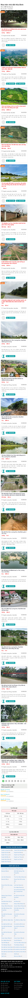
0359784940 (22, 200)
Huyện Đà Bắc (4, 857)
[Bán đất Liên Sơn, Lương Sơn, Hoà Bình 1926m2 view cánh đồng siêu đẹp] (14, 637)
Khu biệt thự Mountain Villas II (6, 927)
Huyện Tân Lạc (5, 854)
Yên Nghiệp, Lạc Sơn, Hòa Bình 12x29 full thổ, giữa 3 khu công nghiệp (14, 224)
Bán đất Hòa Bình (4, 983)
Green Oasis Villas (5, 938)
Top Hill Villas (17, 940)
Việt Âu (3, 954)
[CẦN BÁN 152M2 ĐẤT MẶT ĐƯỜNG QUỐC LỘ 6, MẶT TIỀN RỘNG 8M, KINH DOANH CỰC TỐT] (14, 290)
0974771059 (12, 200)
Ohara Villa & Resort (19, 903)
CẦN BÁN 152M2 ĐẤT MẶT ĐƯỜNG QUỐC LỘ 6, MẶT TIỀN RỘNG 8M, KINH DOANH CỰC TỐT (14, 302)
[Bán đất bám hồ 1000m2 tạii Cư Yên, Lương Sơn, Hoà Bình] (14, 560)
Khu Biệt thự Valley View (7, 920)
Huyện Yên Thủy (5, 861)
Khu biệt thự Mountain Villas (6, 933)
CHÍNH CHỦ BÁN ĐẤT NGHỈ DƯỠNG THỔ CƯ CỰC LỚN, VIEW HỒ (14, 68)
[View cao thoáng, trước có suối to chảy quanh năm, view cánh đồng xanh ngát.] (14, 96)
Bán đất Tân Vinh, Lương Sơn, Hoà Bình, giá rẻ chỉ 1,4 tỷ (14, 532)
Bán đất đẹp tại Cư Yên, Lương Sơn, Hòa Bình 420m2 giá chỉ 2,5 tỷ (14, 341)
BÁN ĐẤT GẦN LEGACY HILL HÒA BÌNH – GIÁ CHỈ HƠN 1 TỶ (14, 724)
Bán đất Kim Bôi (4, 989)
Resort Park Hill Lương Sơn (19, 880)
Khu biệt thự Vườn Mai (19, 949)
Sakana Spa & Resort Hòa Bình (6, 896)
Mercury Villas (17, 956)
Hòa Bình (10, 8)
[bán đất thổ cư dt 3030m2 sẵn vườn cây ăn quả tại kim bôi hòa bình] (14, 19)
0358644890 (12, 122)
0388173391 (12, 45)
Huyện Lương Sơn (5, 850)
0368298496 (12, 239)
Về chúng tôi (16, 989)
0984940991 (12, 356)
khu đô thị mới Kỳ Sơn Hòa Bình (19, 896)
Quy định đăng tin (18, 987)
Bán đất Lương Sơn (5, 987)
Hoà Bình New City (5, 901)
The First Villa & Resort (19, 877)
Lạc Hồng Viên (17, 868)
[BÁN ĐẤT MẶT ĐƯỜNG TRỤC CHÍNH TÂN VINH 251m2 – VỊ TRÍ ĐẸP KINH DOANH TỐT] (14, 750)
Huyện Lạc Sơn (17, 859)
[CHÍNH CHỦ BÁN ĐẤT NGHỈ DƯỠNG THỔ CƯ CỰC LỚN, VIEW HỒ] (14, 57)
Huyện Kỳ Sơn (4, 852)
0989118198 (21, 83)
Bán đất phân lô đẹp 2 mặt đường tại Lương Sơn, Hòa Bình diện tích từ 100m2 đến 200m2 (13, 494)
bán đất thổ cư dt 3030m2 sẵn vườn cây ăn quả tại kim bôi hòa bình (14, 29)
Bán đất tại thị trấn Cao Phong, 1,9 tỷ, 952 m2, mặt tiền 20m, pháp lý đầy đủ (13, 686)
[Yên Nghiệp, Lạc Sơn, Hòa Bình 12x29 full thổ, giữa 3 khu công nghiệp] (14, 213)
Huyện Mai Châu (5, 859)
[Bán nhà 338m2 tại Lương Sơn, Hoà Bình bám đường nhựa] (14, 598)
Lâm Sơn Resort (5, 877)
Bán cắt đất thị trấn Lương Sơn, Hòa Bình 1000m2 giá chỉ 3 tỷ (12, 417)
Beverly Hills (4, 871)
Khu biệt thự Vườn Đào (6, 947)
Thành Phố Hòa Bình (19, 850)
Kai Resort (16, 901)
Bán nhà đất (3, 8)
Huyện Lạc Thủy (18, 857)
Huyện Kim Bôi (17, 852)
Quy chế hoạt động (18, 985)
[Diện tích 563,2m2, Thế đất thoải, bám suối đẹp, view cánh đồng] (14, 134)
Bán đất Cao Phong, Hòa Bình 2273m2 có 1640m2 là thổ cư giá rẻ (12, 379)
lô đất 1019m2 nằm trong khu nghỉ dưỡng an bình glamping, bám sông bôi (13, 262)
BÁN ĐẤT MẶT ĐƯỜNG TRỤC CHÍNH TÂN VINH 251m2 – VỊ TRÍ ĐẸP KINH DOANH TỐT (13, 761)
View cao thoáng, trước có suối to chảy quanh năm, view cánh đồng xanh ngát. (14, 106)
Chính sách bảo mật (18, 983)
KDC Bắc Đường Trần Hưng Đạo (19, 871)
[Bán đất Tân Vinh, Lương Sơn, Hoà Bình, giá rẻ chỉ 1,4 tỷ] (14, 521)
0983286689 (12, 83)
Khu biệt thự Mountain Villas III (6, 914)
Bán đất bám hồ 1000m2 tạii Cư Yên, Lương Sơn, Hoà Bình (13, 571)
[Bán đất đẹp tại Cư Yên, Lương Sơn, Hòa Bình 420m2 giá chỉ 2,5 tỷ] (14, 330)
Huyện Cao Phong (18, 854)
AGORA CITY (4, 969)
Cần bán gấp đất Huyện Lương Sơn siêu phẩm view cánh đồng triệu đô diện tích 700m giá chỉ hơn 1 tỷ (14, 185)
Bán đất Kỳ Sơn (4, 990)
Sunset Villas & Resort (6, 868)
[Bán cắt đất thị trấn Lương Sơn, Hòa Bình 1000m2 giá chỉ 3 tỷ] (14, 406)
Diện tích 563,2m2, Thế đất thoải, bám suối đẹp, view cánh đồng (14, 145)
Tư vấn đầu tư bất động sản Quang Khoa (11, 971)
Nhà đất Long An (4, 985)
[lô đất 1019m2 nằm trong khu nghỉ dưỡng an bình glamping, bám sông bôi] (14, 251)
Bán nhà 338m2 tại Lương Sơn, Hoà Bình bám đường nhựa (14, 609)
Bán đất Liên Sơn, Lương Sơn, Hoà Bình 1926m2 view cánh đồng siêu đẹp (12, 647)
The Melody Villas (5, 944)
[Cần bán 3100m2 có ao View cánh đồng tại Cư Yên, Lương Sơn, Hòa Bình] (14, 445)
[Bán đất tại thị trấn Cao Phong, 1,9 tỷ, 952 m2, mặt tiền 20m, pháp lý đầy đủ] (14, 675)
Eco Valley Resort (18, 887)
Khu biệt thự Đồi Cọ (6, 924)
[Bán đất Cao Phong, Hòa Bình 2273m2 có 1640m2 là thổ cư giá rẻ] (14, 368)
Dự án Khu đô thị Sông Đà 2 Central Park (19, 890)
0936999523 (12, 317)
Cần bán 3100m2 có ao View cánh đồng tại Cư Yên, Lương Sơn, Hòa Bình (13, 456)
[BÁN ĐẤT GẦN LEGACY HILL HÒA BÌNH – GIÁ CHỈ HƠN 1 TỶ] (14, 713)
